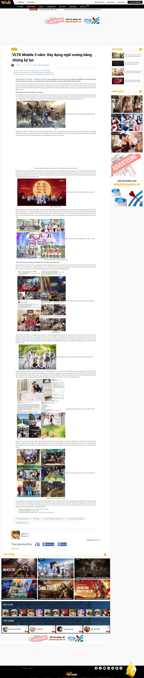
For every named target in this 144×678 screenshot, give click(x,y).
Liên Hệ (25, 668)
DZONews (20, 2)
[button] (109, 615)
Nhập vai (28, 533)
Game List (83, 6)
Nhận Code (132, 55)
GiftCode (117, 49)
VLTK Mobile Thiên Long (22, 522)
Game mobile (6, 559)
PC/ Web (20, 6)
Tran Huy (18, 65)
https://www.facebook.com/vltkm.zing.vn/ (45, 512)
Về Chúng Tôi (99, 2)
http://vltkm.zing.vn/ (34, 510)
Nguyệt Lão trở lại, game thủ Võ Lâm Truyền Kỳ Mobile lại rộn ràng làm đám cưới (34, 72)
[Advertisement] (72, 35)
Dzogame (26, 535)
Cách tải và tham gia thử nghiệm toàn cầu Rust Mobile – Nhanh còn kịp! (19, 578)
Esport (41, 6)
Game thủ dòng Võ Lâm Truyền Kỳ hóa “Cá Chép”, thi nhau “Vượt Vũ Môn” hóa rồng (35, 74)
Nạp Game (110, 2)
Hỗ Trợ (31, 668)
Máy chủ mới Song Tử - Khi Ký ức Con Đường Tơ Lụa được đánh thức (56, 599)
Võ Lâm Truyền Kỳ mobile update (76, 518)
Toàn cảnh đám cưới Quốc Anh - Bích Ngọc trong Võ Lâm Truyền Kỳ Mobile (33, 70)
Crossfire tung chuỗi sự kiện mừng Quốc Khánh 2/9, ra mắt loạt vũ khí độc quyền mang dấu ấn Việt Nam (92, 599)
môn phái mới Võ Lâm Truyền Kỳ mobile (53, 518)
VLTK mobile (36, 518)
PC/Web (41, 559)
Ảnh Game (117, 91)
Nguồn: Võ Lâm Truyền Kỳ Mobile (41, 65)
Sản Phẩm (30, 2)
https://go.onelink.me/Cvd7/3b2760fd (40, 509)
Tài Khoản (120, 2)
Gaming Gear (51, 6)
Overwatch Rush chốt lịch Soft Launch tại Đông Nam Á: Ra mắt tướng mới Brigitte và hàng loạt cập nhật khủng (19, 599)
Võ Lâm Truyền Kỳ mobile (22, 518)
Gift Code (62, 6)
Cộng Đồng (72, 6)
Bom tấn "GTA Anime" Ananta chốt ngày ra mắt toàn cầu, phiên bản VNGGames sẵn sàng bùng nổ (56, 578)
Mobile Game (31, 6)
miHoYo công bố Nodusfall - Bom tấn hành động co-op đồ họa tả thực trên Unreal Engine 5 (72, 9)
